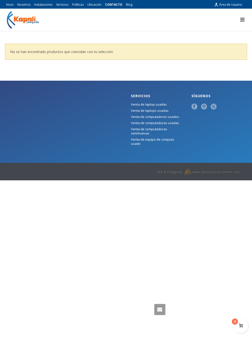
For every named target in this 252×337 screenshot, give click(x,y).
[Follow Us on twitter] (214, 107)
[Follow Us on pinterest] (204, 107)
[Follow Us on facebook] (194, 107)
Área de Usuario (230, 4)
